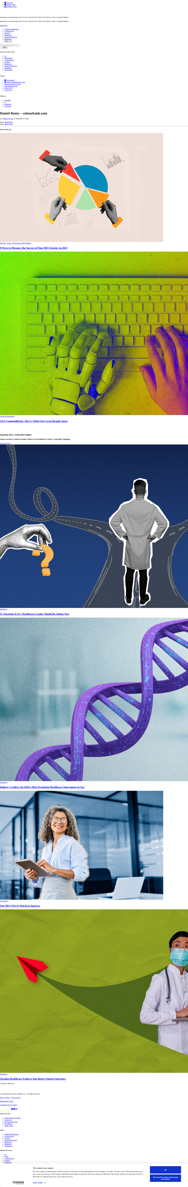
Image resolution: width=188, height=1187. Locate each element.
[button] (94, 47)
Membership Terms (6, 1101)
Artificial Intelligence (11, 29)
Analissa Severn (8, 119)
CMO (6, 1156)
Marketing (7, 39)
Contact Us (8, 90)
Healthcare (8, 35)
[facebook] (12, 1109)
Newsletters (10, 80)
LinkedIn (7, 100)
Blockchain (8, 58)
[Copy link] (12, 122)
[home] (9, 13)
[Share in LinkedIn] (7, 122)
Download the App (11, 86)
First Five (9, 3)
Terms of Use (16, 1098)
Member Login (11, 7)
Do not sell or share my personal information (165, 1178)
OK (165, 1170)
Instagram (7, 104)
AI (5, 56)
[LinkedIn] (14, 1109)
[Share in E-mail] (11, 122)
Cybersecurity (9, 31)
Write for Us (8, 88)
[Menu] (4, 47)
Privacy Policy (5, 1098)
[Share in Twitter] (6, 122)
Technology (8, 70)
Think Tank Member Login (15, 82)
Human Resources (10, 37)
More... (7, 41)
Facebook (7, 106)
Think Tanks (10, 5)
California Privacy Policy (8, 1105)
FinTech (7, 33)
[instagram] (17, 1109)
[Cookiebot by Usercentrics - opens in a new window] (18, 1182)
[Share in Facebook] (9, 122)
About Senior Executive (12, 84)
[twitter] (5, 1109)
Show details (38, 1183)
